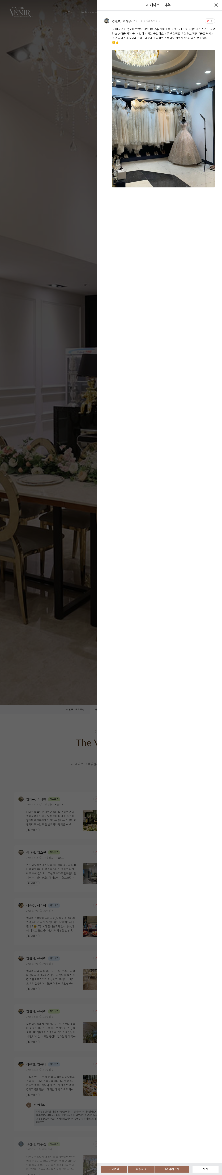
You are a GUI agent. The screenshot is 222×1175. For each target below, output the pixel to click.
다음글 (140, 1169)
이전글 (115, 1169)
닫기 (205, 1169)
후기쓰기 (173, 1169)
